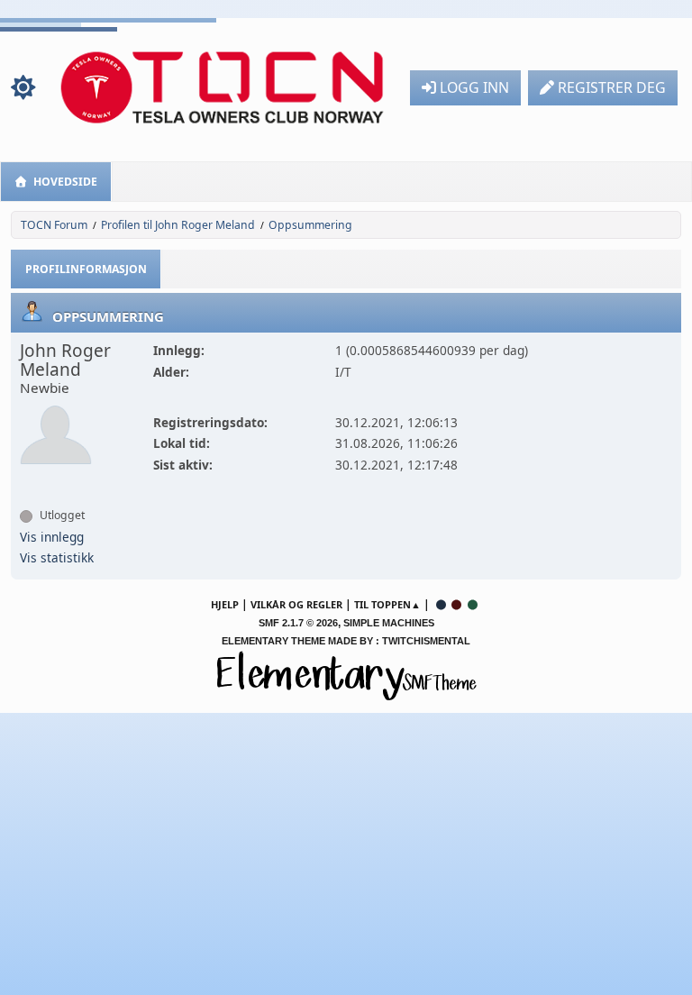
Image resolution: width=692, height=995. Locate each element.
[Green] (473, 604)
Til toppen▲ (387, 604)
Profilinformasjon (86, 269)
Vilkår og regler (296, 604)
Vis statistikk (57, 557)
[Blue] (440, 604)
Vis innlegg (52, 536)
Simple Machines (388, 622)
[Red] (457, 604)
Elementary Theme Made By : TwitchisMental (346, 640)
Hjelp (225, 604)
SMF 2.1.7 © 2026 (298, 622)
